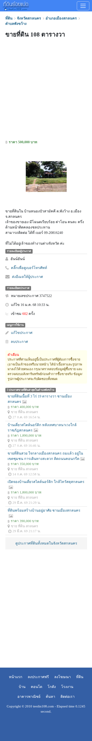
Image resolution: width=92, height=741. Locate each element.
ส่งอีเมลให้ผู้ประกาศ (27, 277)
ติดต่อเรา (68, 696)
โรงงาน (67, 687)
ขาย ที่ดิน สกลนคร (24, 412)
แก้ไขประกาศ (21, 333)
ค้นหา (50, 696)
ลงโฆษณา (62, 677)
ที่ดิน (79, 677)
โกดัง (52, 687)
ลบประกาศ (19, 342)
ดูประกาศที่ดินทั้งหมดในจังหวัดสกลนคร (46, 543)
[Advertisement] (46, 90)
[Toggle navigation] (83, 5)
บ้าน (22, 687)
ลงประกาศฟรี (38, 677)
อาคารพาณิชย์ (28, 696)
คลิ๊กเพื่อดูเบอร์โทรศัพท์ (29, 268)
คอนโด (36, 687)
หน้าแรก (15, 677)
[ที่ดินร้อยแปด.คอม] (16, 5)
